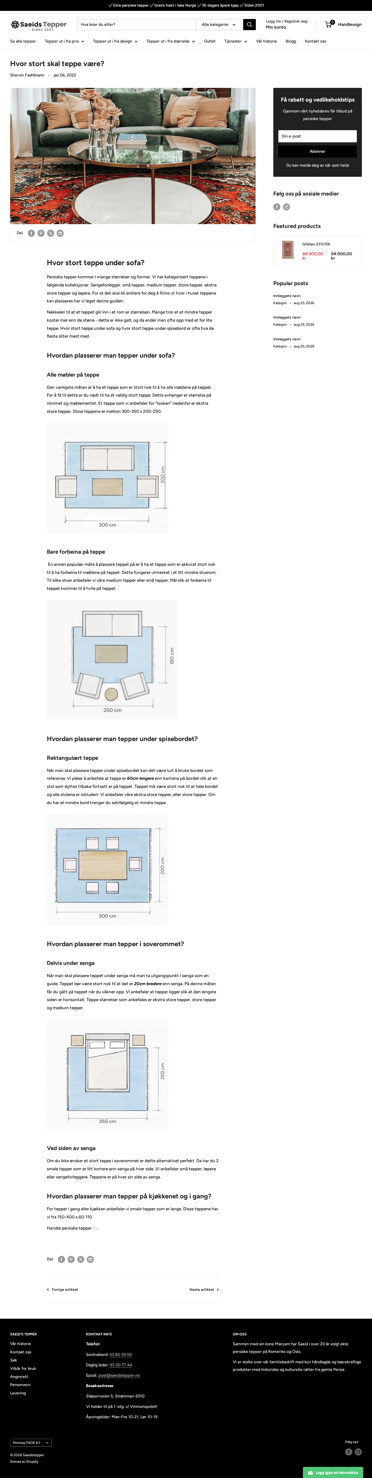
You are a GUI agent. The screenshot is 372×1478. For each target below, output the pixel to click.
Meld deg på (186, 781)
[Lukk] (244, 680)
